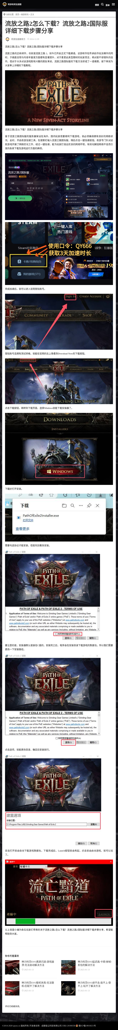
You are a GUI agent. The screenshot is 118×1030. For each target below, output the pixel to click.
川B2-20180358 (68, 1026)
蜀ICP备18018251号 (87, 1026)
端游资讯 (24, 14)
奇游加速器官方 (18, 39)
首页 (17, 14)
